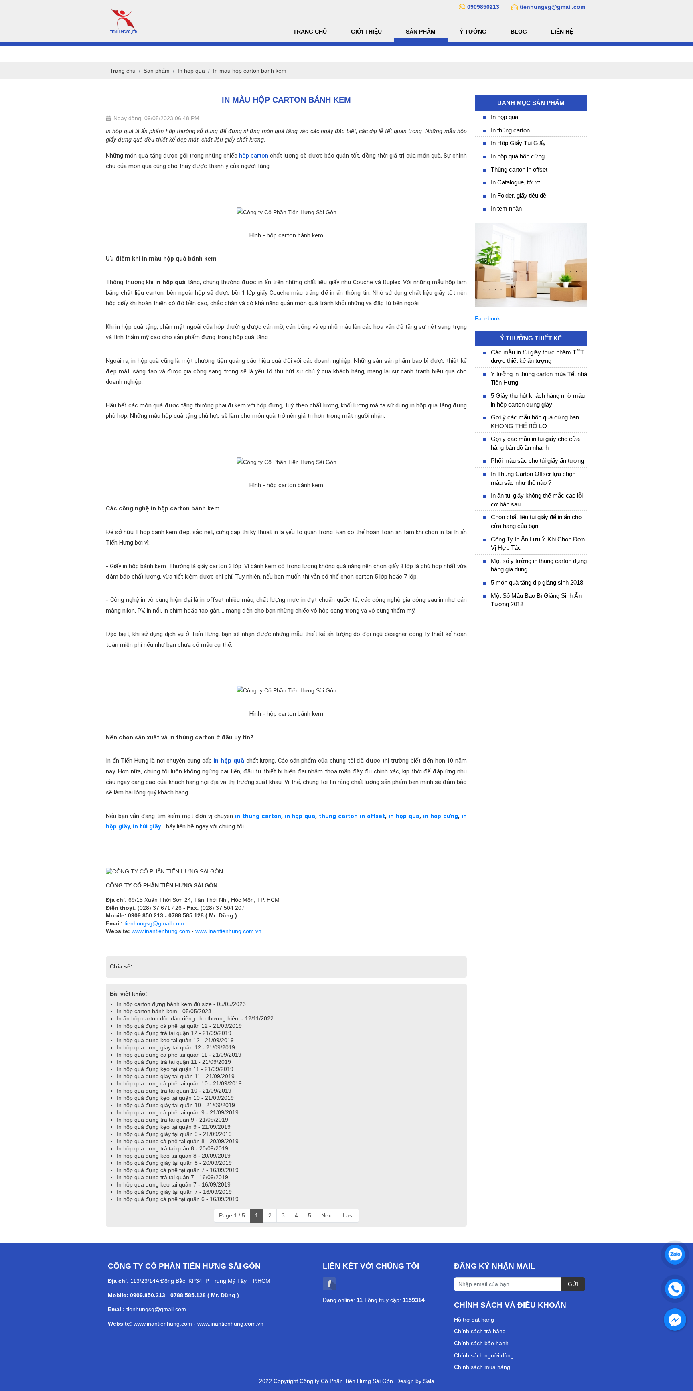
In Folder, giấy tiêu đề (518, 195)
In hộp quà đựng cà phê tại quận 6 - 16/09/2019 (178, 1199)
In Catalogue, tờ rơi (516, 182)
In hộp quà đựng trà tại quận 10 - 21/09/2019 (174, 1090)
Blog (519, 31)
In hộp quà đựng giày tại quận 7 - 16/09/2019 (174, 1192)
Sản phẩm (421, 31)
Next (327, 1215)
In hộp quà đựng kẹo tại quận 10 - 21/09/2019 (175, 1098)
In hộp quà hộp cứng (518, 156)
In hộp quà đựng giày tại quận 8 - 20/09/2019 (174, 1163)
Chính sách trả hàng (480, 1331)
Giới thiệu (366, 31)
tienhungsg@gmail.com (154, 923)
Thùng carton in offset (519, 169)
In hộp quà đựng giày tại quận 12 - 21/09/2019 (176, 1047)
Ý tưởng (473, 31)
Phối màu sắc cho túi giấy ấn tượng (537, 460)
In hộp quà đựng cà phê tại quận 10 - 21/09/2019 (179, 1083)
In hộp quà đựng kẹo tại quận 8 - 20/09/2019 (174, 1155)
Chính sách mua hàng (482, 1367)
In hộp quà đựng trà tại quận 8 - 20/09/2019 (172, 1148)
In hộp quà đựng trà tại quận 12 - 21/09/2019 (174, 1033)
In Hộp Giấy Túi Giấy (518, 143)
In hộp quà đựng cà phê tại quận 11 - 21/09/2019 (179, 1054)
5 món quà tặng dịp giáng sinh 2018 (537, 582)
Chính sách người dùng (484, 1355)
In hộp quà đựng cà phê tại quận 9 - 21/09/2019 (178, 1112)
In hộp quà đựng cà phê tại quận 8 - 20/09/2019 (178, 1141)
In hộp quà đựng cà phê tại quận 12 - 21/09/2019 (179, 1025)
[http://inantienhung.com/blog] (531, 227)
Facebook (487, 318)
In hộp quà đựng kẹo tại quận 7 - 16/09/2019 (174, 1184)
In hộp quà (504, 116)
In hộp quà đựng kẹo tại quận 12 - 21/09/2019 (175, 1040)
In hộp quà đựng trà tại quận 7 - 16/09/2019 (172, 1177)
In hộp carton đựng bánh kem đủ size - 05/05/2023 (181, 1004)
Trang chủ (310, 31)
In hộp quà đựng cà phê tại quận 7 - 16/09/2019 (178, 1170)
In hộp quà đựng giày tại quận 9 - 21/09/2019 (174, 1134)
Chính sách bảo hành (481, 1343)
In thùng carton (510, 130)
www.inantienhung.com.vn (228, 931)
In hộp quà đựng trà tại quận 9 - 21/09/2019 (172, 1119)
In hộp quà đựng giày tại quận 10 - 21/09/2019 (176, 1105)
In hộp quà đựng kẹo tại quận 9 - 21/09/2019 (174, 1127)
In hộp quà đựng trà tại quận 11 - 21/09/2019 (174, 1062)
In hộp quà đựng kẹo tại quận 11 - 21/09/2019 (175, 1069)
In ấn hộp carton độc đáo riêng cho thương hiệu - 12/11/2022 (195, 1018)
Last (348, 1215)
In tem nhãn (506, 208)
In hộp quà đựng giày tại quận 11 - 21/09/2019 (176, 1076)
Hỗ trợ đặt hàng (474, 1319)
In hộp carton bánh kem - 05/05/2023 (164, 1011)
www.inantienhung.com (161, 931)
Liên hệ (562, 31)
